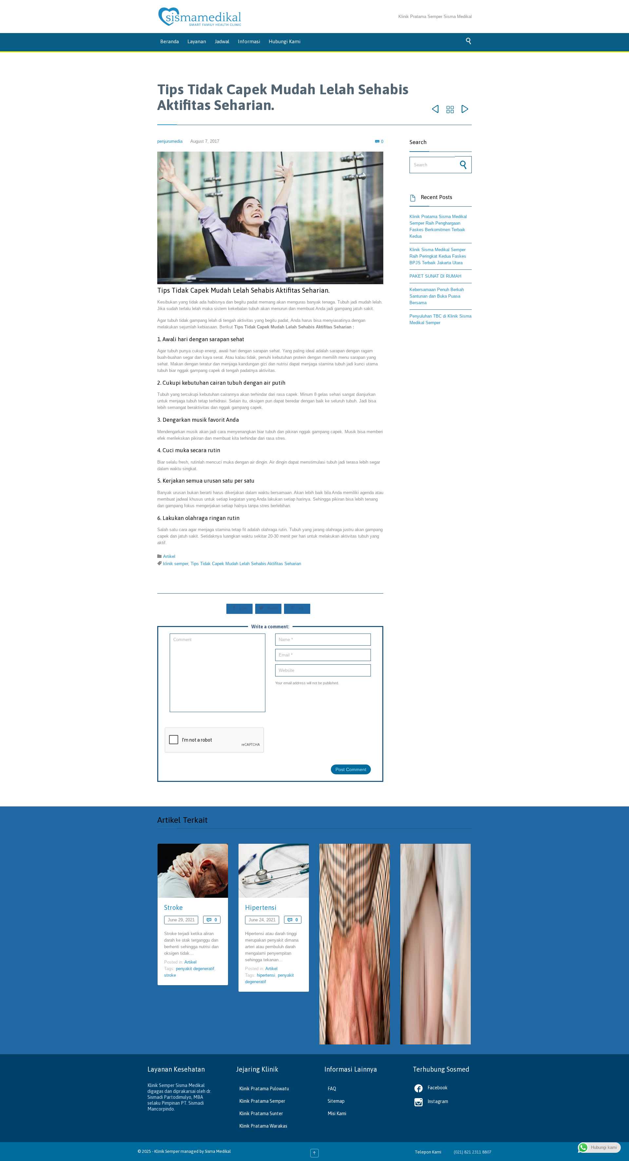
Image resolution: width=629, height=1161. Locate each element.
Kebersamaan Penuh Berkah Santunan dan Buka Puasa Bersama (437, 296)
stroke (170, 975)
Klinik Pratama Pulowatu (264, 1088)
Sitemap (336, 1101)
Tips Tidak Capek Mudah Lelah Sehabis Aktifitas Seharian (246, 563)
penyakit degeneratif (195, 968)
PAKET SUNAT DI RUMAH (435, 276)
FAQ (332, 1088)
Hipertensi (260, 907)
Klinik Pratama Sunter (261, 1113)
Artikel (169, 556)
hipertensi (266, 975)
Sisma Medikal (218, 1151)
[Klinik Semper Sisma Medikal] (199, 17)
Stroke (173, 907)
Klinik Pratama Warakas (263, 1126)
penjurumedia (169, 141)
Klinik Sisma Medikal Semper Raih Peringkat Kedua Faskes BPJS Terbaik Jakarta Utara (438, 256)
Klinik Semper (167, 1151)
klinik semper (175, 563)
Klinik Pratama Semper (262, 1101)
